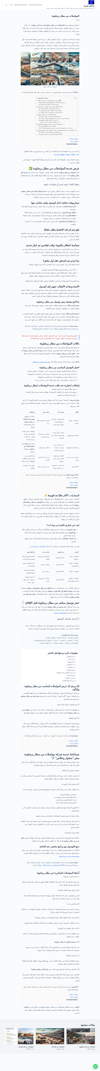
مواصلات (77, 19)
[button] (95, 1066)
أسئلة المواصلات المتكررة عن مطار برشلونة (51, 134)
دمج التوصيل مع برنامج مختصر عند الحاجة (51, 132)
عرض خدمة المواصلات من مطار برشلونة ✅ (49, 100)
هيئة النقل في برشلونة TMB (51, 865)
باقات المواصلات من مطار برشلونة (47, 114)
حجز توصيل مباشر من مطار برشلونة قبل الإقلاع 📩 (51, 124)
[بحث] (6, 4)
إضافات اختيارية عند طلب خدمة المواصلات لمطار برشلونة (55, 118)
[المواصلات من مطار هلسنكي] (19, 1036)
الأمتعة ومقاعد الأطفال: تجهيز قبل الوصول (51, 110)
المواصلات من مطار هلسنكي (26, 1047)
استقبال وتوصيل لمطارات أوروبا (20, 4)
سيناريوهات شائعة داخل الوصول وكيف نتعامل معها (52, 102)
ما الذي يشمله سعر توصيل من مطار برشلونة (52, 112)
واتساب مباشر (74, 139)
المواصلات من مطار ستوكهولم (87, 1047)
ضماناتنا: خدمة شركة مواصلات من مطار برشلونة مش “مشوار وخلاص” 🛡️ (57, 130)
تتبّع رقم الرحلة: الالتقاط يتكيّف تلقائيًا (50, 104)
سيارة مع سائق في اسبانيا (41, 362)
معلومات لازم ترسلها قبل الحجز (48, 126)
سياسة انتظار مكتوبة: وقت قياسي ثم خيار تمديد (50, 106)
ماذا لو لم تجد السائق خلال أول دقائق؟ (50, 108)
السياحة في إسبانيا (60, 613)
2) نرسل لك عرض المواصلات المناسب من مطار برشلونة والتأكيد (57, 128)
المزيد (11, 4)
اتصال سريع (74, 141)
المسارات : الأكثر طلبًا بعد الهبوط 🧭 (50, 120)
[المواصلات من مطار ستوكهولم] (81, 1036)
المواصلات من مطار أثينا (58, 1047)
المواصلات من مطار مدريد (37, 546)
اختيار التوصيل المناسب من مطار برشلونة (51, 116)
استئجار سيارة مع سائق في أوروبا (35, 4)
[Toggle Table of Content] (74, 98)
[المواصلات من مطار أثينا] (50, 1036)
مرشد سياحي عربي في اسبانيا (69, 856)
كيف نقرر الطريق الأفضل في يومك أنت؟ (51, 122)
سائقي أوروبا (89, 5)
